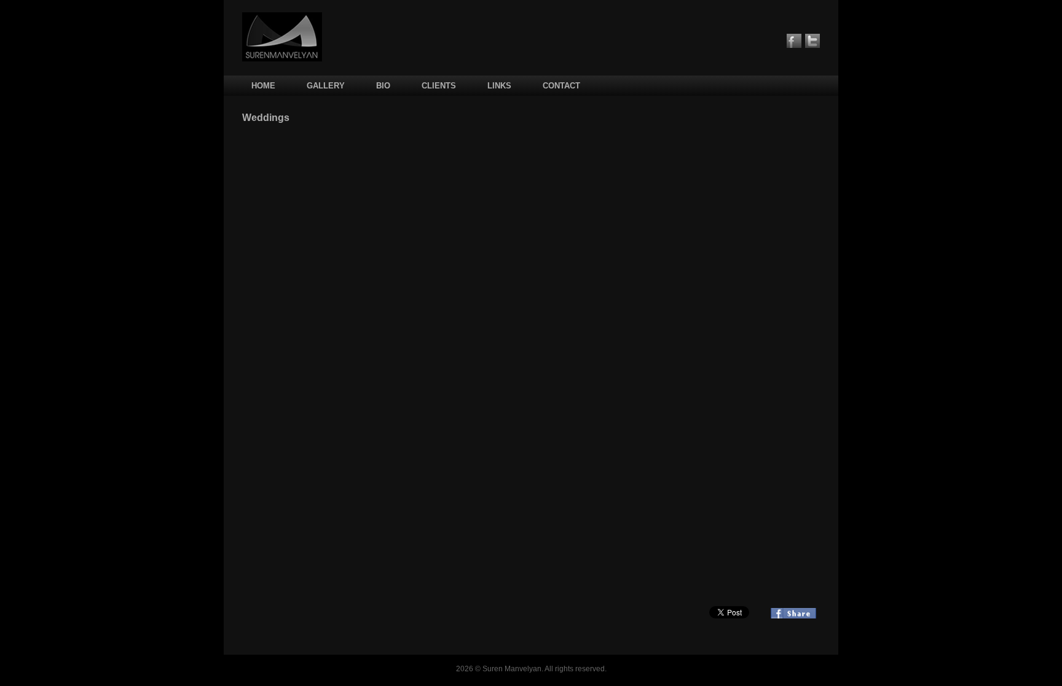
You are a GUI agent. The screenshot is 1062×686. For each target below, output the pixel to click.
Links (499, 85)
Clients (439, 85)
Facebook (794, 41)
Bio (383, 85)
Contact (561, 85)
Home (263, 85)
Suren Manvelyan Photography (282, 36)
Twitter (812, 41)
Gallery (326, 85)
